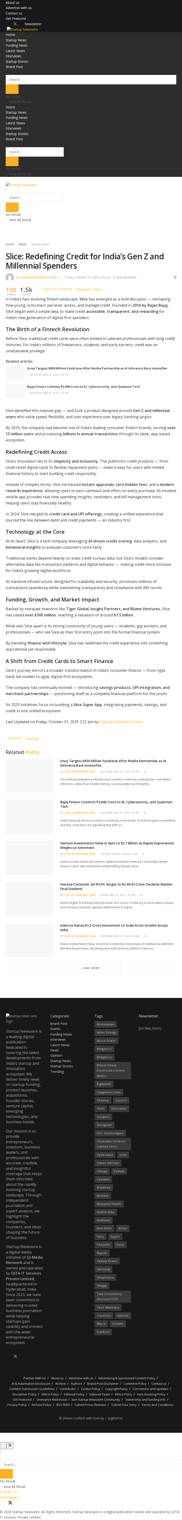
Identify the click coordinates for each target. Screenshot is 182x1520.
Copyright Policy (116, 1389)
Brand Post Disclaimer (103, 1383)
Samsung (103, 1269)
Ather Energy (106, 1032)
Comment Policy (135, 1383)
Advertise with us (19, 7)
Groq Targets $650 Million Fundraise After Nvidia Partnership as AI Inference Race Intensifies (97, 368)
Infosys (102, 1171)
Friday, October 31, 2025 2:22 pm (88, 277)
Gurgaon (103, 1116)
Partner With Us (34, 1378)
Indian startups (108, 1163)
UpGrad (123, 1315)
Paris (100, 1236)
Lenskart (103, 1179)
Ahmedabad (105, 1024)
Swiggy (102, 1285)
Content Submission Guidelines (32, 1389)
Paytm (115, 1236)
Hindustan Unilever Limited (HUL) (111, 1143)
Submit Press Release (90, 1405)
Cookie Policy (90, 1389)
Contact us (14, 13)
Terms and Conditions (157, 1405)
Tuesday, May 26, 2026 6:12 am (118, 854)
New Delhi (104, 1228)
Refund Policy (41, 1405)
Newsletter (33, 24)
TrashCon (104, 1315)
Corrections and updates (150, 1389)
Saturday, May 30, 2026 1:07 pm (48, 393)
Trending (57, 1071)
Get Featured (16, 18)
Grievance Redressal (51, 1399)
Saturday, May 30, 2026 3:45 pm (48, 374)
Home (10, 34)
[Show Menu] (7, 179)
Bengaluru (104, 1057)
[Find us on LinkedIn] (23, 24)
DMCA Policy (50, 1394)
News (22, 244)
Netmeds (103, 1220)
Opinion (56, 1055)
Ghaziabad (119, 1108)
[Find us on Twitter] (15, 24)
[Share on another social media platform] (103, 289)
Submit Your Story (124, 1405)
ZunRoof (103, 1332)
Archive (60, 1383)
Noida (122, 1228)
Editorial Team (100, 1394)
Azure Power (106, 1040)
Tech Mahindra (108, 1307)
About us (12, 2)
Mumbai (103, 1195)
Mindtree (104, 1187)
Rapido (102, 1253)
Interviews (13, 56)
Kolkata (119, 1171)
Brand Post (14, 66)
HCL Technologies (110, 1133)
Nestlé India (106, 1212)
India (123, 1155)
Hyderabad (105, 1155)
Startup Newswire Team (38, 277)
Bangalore (104, 1048)
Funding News (16, 45)
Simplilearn (105, 1277)
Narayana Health (109, 1203)
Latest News (15, 50)
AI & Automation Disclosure (31, 1383)
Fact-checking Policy (151, 1394)
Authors (76, 1383)
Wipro (101, 1323)
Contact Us (8, 1492)
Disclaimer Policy (24, 1394)
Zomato (117, 1323)
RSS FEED (63, 1405)
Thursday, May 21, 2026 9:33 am (120, 936)
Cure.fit (121, 1100)
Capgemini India (109, 1092)
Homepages (9, 1497)
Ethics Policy (123, 1394)
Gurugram (104, 1125)
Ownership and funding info (145, 1399)
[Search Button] (7, 72)
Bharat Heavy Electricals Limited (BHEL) (111, 1070)
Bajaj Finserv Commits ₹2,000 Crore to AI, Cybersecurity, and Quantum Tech (83, 386)
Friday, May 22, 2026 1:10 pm (117, 895)
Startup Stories (17, 61)
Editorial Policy (74, 1394)
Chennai (103, 1100)
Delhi (101, 1108)
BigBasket (104, 1084)
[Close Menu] (1, 1451)
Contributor (68, 1389)
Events (55, 1028)
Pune (120, 1244)
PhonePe (103, 1244)
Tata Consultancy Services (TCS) (109, 1296)
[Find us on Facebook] (7, 24)
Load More (91, 968)
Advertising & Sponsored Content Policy (126, 1378)
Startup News (16, 40)
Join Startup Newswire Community (96, 1399)
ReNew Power (107, 1261)
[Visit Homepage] (22, 29)
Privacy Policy (17, 1405)
